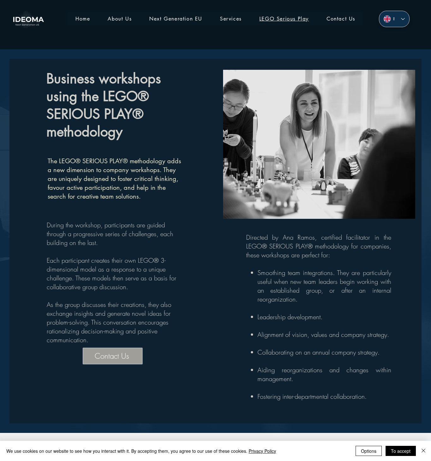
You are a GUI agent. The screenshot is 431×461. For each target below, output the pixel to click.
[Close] (423, 451)
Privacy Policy (262, 451)
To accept (400, 451)
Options (368, 451)
